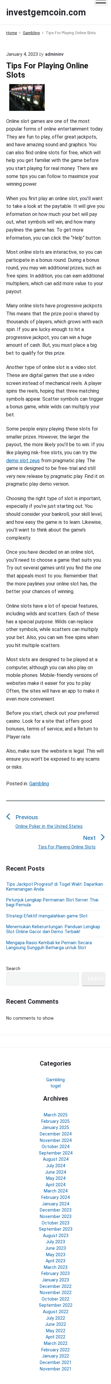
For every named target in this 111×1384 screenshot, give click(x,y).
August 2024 (55, 1159)
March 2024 (56, 1190)
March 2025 (56, 1114)
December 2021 (56, 1362)
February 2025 (55, 1121)
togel (55, 1085)
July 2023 (55, 1241)
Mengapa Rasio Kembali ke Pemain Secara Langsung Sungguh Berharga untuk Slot (49, 945)
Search (13, 968)
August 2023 (55, 1235)
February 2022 (55, 1349)
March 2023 (56, 1267)
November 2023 (56, 1216)
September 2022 (55, 1305)
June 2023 (55, 1248)
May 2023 (55, 1254)
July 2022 (55, 1318)
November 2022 (56, 1292)
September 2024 (55, 1153)
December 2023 (56, 1210)
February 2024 (55, 1197)
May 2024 (55, 1178)
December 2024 (56, 1133)
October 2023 (55, 1222)
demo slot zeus (23, 460)
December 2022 (56, 1286)
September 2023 (55, 1229)
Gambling (39, 784)
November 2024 (56, 1140)
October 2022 (55, 1299)
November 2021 (56, 1368)
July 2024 (55, 1165)
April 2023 (55, 1260)
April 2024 (55, 1184)
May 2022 (55, 1330)
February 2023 (55, 1273)
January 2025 (55, 1127)
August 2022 (55, 1311)
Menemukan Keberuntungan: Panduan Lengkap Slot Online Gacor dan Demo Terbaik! (53, 929)
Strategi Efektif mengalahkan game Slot (47, 915)
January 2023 (55, 1279)
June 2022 (55, 1324)
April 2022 (55, 1336)
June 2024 (55, 1172)
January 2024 (55, 1203)
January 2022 (55, 1356)
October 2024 (55, 1146)
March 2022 (56, 1343)
